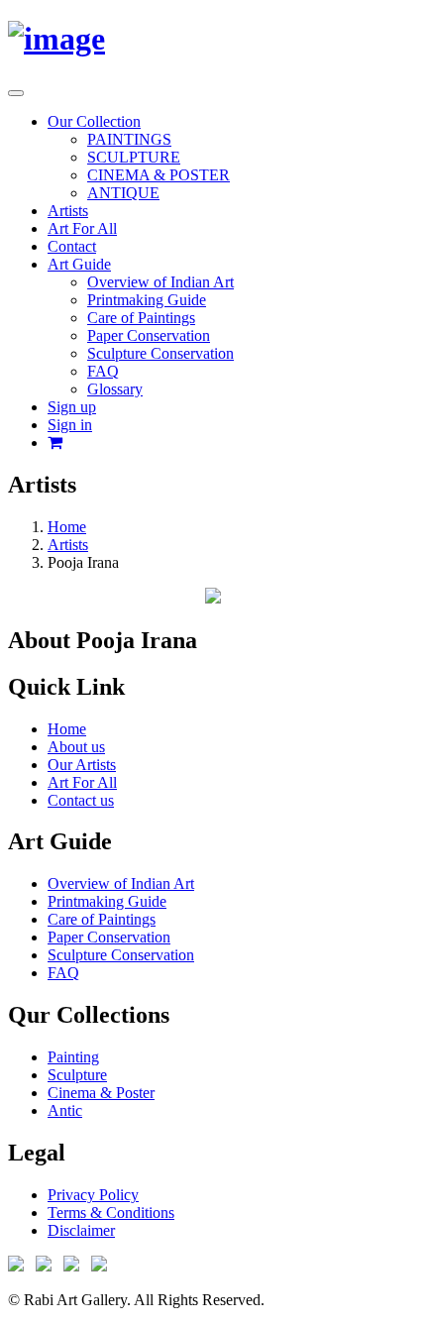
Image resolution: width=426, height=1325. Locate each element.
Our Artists (82, 764)
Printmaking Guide (146, 299)
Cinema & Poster (101, 1092)
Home (67, 526)
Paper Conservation (148, 335)
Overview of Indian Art (160, 282)
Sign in (70, 424)
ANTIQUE (123, 192)
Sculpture (77, 1074)
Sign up (72, 406)
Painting (73, 1057)
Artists (68, 210)
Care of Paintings (141, 317)
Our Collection (94, 121)
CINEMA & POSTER (158, 174)
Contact (72, 246)
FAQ (103, 371)
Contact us (81, 800)
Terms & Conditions (111, 1212)
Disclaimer (81, 1230)
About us (76, 746)
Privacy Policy (93, 1194)
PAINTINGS (129, 139)
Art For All (82, 228)
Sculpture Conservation (160, 353)
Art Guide (79, 264)
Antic (65, 1110)
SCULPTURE (133, 157)
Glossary (115, 389)
